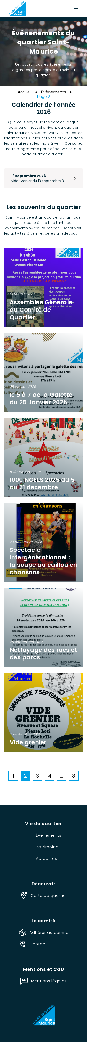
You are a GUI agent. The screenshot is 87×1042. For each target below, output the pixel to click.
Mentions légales (49, 981)
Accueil (25, 92)
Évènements (53, 92)
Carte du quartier (49, 895)
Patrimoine (47, 847)
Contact (38, 944)
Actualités (46, 858)
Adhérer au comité (49, 932)
